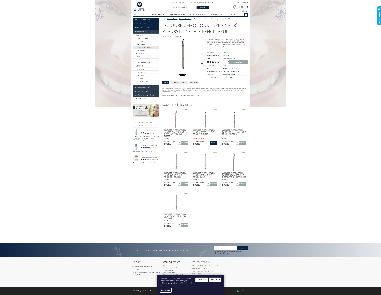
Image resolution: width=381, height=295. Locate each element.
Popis (166, 83)
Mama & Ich (140, 69)
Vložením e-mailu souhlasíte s (227, 252)
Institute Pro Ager (143, 63)
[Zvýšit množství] (228, 61)
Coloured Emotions (143, 47)
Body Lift (139, 35)
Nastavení (165, 290)
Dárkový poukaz (140, 24)
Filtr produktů (158, 14)
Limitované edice (142, 81)
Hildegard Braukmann (230, 68)
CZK (243, 11)
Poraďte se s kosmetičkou (170, 268)
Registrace (244, 2)
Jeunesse (139, 66)
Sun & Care (140, 75)
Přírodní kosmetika (141, 27)
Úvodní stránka (135, 14)
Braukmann (140, 44)
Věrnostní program (177, 14)
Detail (213, 142)
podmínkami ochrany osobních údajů (227, 252)
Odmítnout (201, 280)
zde (161, 285)
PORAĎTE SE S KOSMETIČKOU (144, 95)
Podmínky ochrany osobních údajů (173, 274)
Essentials (140, 53)
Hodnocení (194, 83)
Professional (141, 72)
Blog (233, 14)
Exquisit (139, 56)
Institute (139, 60)
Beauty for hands (142, 38)
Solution (139, 78)
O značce (144, 14)
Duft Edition (140, 50)
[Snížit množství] (228, 63)
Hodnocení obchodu (198, 14)
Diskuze (184, 83)
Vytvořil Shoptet (243, 291)
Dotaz (230, 77)
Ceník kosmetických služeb (200, 268)
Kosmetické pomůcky (142, 87)
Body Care (140, 41)
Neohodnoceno (177, 36)
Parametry (174, 83)
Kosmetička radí (142, 98)
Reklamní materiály (141, 91)
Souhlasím (215, 280)
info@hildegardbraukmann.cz (143, 266)
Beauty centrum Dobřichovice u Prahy (204, 266)
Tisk (214, 77)
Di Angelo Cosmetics (142, 20)
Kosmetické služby (218, 14)
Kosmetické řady (140, 31)
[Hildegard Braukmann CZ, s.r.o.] (139, 6)
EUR (246, 11)
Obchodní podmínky (169, 272)
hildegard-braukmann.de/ (231, 71)
